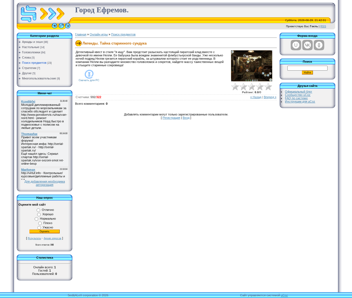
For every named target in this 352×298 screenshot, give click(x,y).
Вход (186, 117)
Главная (80, 34)
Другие (27, 73)
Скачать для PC (89, 80)
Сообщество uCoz (297, 94)
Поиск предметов (34, 62)
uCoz (284, 295)
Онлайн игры (99, 34)
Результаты (34, 238)
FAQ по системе (296, 98)
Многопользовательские (39, 78)
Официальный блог (298, 91)
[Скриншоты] (251, 65)
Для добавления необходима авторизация (44, 183)
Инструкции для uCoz (300, 101)
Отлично (48, 209)
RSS (323, 26)
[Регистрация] (61, 28)
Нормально (48, 218)
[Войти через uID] (296, 45)
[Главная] (54, 28)
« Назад (255, 97)
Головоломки (31, 52)
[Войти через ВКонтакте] (307, 45)
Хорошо (47, 214)
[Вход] (67, 28)
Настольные (30, 47)
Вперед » (270, 97)
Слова (26, 57)
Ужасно (48, 227)
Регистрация (171, 117)
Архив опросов (52, 238)
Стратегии (29, 68)
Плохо (47, 223)
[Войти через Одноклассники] (319, 45)
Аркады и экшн (32, 41)
